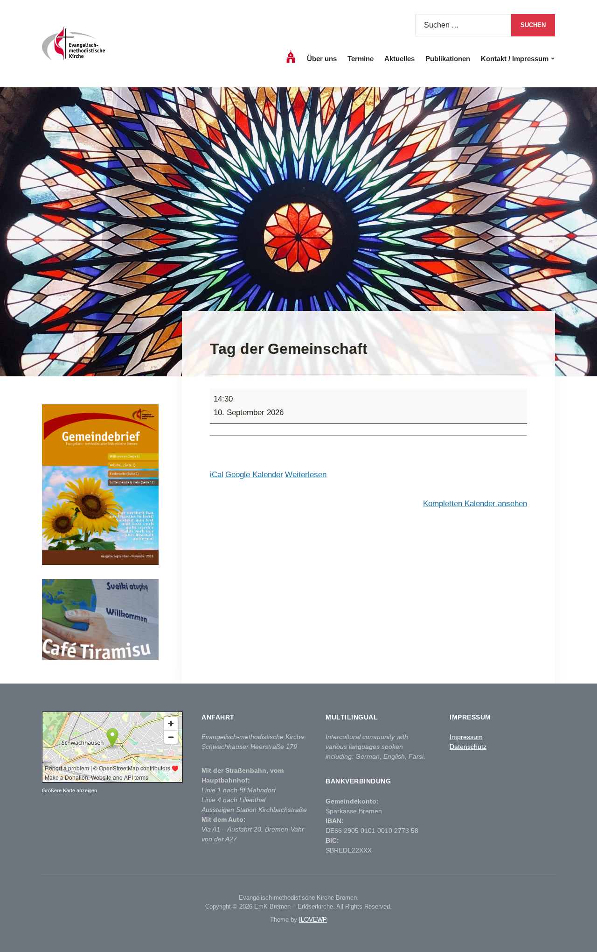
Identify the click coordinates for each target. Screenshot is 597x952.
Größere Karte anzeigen (69, 790)
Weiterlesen (305, 474)
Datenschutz (468, 746)
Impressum (466, 736)
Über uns (322, 59)
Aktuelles (399, 59)
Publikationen (447, 59)
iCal (216, 474)
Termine (360, 59)
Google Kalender (254, 474)
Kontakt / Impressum (514, 59)
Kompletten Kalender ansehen (475, 503)
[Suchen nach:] (463, 25)
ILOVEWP (313, 919)
